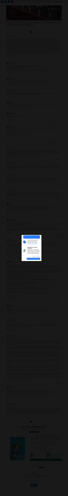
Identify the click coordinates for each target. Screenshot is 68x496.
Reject (34, 256)
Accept (38, 256)
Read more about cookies (32, 243)
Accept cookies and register (34, 258)
